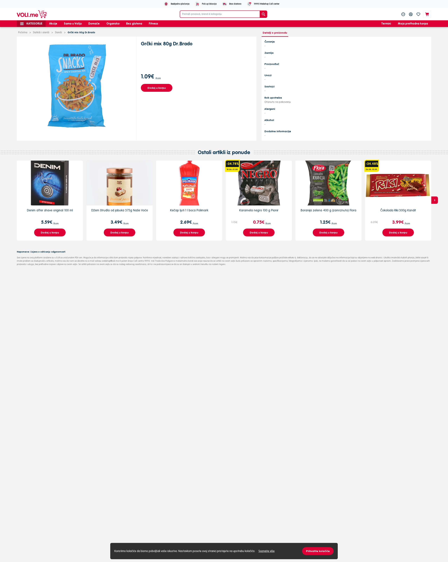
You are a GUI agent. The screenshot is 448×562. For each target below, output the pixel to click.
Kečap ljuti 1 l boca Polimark (189, 210)
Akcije (53, 23)
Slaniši (58, 32)
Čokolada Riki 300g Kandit (398, 210)
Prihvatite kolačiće (318, 551)
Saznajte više (266, 551)
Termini (386, 23)
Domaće (94, 23)
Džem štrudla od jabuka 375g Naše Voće (119, 210)
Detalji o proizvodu (275, 32)
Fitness (153, 23)
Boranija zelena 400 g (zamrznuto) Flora (328, 210)
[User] (411, 14)
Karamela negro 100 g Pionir (258, 210)
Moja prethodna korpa (413, 23)
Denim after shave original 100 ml (50, 210)
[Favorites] (418, 14)
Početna (22, 32)
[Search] (263, 14)
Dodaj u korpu (157, 87)
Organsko (113, 23)
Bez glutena (134, 23)
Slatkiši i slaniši (41, 32)
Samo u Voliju (73, 23)
